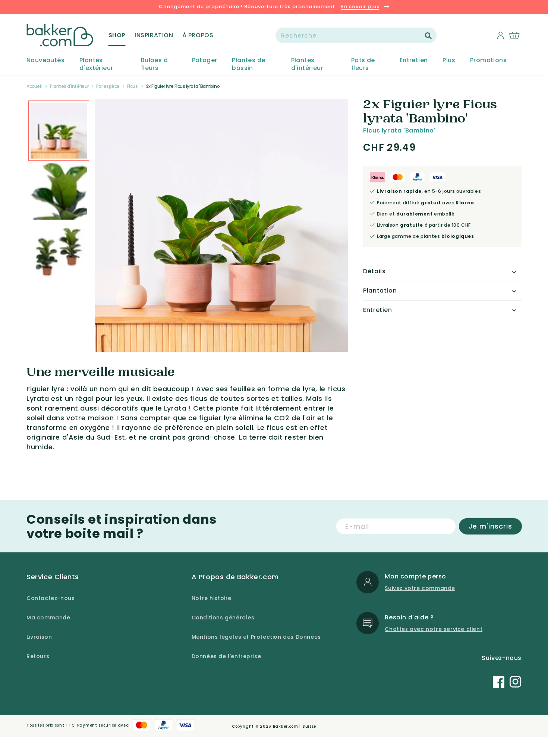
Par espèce (108, 86)
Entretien (414, 60)
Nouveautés (45, 60)
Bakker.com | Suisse (294, 726)
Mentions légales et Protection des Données (256, 637)
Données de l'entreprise (226, 656)
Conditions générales (223, 617)
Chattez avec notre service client (433, 629)
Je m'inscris (490, 526)
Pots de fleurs (363, 64)
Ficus (132, 86)
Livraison (39, 637)
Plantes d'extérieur (96, 64)
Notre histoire (212, 598)
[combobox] (356, 35)
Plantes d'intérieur (307, 64)
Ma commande (48, 617)
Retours (37, 656)
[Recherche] (428, 36)
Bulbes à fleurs (154, 64)
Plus (449, 60)
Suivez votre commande (420, 588)
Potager (204, 60)
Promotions (488, 60)
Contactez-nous (50, 598)
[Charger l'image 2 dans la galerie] (58, 130)
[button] (117, 35)
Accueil (34, 86)
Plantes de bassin (248, 64)
